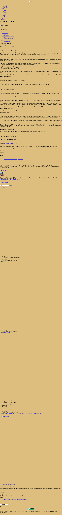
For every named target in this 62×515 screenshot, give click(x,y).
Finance (5, 10)
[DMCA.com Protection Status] (31, 508)
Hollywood (3, 19)
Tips (4, 16)
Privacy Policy (6, 7)
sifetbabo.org (18, 513)
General (5, 11)
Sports (5, 14)
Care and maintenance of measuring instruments (10, 39)
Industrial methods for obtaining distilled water (8, 36)
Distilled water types (6, 35)
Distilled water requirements (7, 34)
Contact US (5, 6)
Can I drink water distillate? (7, 41)
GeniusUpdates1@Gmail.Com (28, 513)
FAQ (2, 40)
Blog (3, 8)
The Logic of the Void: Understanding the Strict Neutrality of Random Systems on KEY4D (15, 499)
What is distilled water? (5, 33)
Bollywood (3, 18)
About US (5, 5)
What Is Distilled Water (5, 170)
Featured (5, 9)
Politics (5, 13)
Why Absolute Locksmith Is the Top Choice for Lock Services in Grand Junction (13, 500)
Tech (4, 15)
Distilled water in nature (7, 37)
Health (5, 12)
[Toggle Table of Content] (1, 31)
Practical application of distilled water (8, 38)
